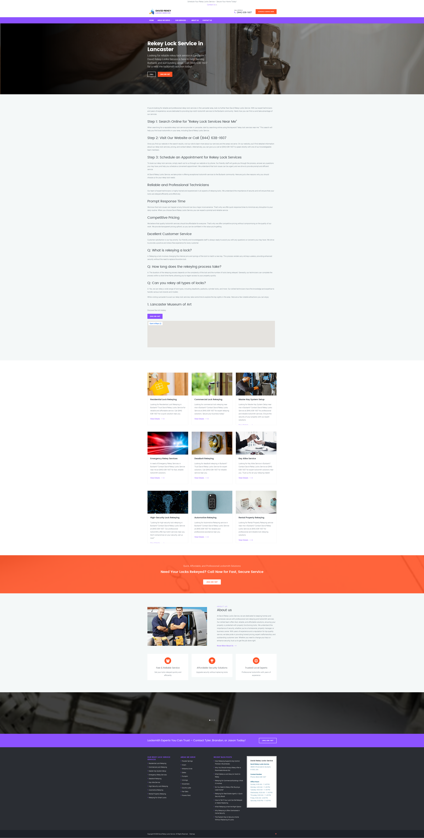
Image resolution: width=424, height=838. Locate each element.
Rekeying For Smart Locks (157, 797)
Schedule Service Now (266, 11)
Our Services (180, 20)
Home (151, 20)
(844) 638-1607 (244, 12)
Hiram (184, 765)
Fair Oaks (185, 791)
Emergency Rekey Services (158, 775)
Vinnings (185, 780)
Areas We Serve (163, 20)
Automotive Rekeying (156, 790)
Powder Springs (187, 761)
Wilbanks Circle (187, 769)
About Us (195, 20)
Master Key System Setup (157, 771)
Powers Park (186, 795)
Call (151, 74)
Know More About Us (225, 645)
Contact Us (211, 4)
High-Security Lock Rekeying (158, 786)
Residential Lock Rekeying (157, 763)
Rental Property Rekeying (157, 794)
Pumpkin (185, 776)
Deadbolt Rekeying (155, 778)
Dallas (184, 772)
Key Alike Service (154, 782)
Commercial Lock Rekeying (158, 767)
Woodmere (185, 784)
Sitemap (192, 834)
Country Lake (186, 788)
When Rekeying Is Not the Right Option (228, 807)
